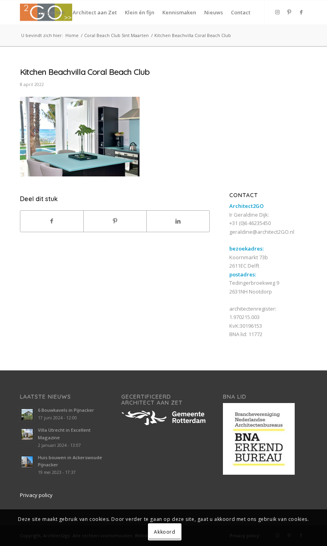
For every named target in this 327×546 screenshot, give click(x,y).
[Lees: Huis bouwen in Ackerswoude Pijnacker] (27, 462)
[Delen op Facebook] (51, 221)
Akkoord (164, 531)
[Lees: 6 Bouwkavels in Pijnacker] (27, 414)
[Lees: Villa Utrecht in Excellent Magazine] (27, 434)
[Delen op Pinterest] (115, 221)
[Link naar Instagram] (277, 12)
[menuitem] (52, 12)
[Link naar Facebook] (301, 12)
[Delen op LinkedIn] (178, 221)
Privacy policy (36, 495)
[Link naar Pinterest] (289, 12)
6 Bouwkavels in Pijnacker (66, 410)
